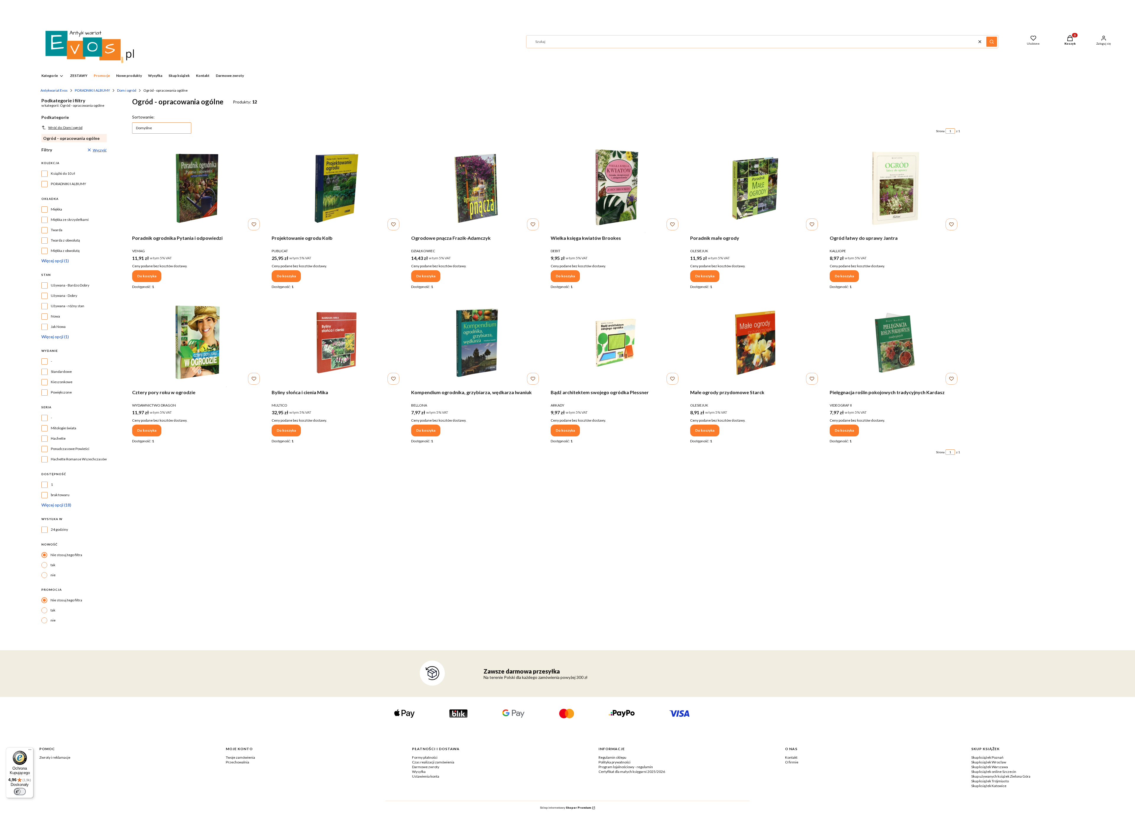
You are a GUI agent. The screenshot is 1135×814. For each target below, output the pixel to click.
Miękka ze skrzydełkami (70, 219)
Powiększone (61, 392)
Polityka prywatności (614, 762)
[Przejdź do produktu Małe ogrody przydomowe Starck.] (755, 342)
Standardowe (61, 371)
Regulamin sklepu (612, 757)
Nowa (55, 316)
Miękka (56, 209)
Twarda (56, 230)
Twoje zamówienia (240, 757)
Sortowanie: (143, 116)
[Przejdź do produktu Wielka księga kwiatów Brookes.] (616, 188)
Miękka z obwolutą (65, 250)
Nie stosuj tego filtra (66, 555)
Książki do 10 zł (63, 173)
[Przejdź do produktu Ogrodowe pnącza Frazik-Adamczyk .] (476, 188)
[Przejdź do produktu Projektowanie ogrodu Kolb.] (337, 188)
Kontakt (791, 757)
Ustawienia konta (425, 776)
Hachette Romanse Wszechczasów (79, 459)
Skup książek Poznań (987, 757)
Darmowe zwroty (425, 767)
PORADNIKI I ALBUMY (92, 90)
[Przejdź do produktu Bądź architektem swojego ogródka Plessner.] (616, 342)
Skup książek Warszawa (989, 767)
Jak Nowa (58, 326)
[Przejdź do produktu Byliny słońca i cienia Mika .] (337, 342)
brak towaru (60, 495)
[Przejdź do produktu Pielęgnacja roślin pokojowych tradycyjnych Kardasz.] (895, 342)
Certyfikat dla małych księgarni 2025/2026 (632, 771)
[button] (991, 42)
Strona (940, 131)
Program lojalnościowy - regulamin (626, 767)
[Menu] (29, 751)
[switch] (20, 791)
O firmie (791, 762)
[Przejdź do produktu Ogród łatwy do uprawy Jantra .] (895, 188)
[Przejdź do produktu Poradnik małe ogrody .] (755, 188)
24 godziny (59, 529)
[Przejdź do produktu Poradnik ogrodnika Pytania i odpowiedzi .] (197, 188)
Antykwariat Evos (54, 90)
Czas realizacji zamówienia (433, 762)
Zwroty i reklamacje (54, 757)
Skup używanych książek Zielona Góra (1000, 776)
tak (53, 565)
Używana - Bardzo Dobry (70, 285)
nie (53, 575)
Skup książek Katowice (988, 786)
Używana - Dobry (64, 295)
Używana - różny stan (67, 306)
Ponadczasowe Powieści (70, 448)
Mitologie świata (63, 428)
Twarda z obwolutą (65, 240)
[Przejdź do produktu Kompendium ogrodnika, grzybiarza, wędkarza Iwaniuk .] (476, 342)
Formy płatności (424, 757)
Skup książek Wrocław (988, 762)
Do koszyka (146, 276)
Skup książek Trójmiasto (990, 781)
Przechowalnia (237, 762)
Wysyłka (419, 771)
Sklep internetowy (565, 807)
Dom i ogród (126, 90)
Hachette (58, 438)
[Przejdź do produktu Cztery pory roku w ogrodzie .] (197, 342)
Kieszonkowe (61, 382)
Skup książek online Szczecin (993, 771)
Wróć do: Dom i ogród (65, 127)
